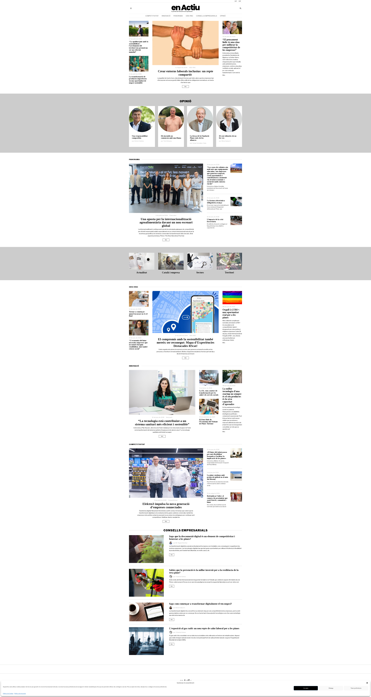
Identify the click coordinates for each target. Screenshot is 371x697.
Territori (229, 272)
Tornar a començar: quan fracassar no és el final (138, 314)
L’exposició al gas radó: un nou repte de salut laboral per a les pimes (204, 628)
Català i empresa (171, 272)
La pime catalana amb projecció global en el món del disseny (217, 477)
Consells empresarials (206, 16)
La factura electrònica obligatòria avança (216, 202)
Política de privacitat (20, 693)
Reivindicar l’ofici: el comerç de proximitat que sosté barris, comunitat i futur (217, 499)
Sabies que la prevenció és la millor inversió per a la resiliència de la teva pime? (204, 571)
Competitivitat (152, 16)
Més (185, 86)
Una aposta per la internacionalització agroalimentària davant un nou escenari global (166, 222)
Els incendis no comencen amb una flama (171, 137)
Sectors (200, 272)
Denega (331, 688)
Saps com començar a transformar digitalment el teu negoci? (200, 603)
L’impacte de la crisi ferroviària (215, 220)
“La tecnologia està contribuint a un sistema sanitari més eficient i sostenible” (162, 422)
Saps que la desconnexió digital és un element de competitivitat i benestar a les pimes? (202, 537)
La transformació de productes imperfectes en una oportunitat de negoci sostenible (138, 80)
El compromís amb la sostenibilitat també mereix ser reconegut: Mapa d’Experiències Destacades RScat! (185, 343)
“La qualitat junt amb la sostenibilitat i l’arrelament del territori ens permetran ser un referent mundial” (138, 47)
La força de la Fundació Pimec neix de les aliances (199, 138)
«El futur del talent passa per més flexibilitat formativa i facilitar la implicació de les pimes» (217, 455)
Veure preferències (356, 688)
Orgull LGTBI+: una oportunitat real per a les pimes (231, 313)
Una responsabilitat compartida (140, 137)
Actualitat (141, 272)
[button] (367, 683)
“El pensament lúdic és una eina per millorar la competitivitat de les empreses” (231, 44)
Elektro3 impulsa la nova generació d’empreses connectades (166, 505)
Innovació (166, 16)
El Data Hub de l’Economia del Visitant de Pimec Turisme (208, 422)
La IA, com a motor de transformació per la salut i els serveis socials (208, 393)
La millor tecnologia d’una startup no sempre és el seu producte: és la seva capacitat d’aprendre (232, 396)
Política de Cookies (8, 693)
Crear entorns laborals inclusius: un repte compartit (185, 73)
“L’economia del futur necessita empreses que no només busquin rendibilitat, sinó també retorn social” (138, 344)
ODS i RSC (189, 16)
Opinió (223, 16)
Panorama (178, 16)
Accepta (305, 688)
